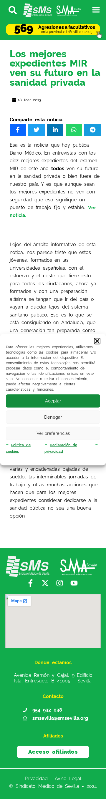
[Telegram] (92, 130)
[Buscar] (10, 10)
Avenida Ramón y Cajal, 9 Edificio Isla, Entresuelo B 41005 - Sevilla (53, 678)
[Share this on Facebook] (18, 130)
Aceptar (53, 401)
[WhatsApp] (74, 130)
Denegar (53, 417)
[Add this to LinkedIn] (55, 130)
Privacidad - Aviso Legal (53, 778)
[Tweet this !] (36, 130)
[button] (97, 341)
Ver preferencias (53, 433)
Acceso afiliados (53, 751)
